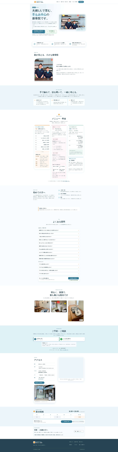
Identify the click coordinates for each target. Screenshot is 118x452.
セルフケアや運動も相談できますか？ (45, 252)
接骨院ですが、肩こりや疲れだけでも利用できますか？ (49, 230)
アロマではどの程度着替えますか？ (45, 267)
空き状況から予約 (66, 421)
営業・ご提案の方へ (82, 444)
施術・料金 (76, 441)
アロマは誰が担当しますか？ (44, 264)
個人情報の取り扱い (82, 449)
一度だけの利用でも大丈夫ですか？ (45, 236)
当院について (71, 441)
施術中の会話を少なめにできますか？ (45, 246)
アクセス (75, 444)
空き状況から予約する (73, 278)
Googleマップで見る (39, 382)
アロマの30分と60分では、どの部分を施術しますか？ (48, 270)
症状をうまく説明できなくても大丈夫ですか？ (47, 239)
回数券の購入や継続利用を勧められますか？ (47, 258)
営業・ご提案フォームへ (79, 431)
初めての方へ (81, 441)
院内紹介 (70, 444)
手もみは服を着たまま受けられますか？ (46, 249)
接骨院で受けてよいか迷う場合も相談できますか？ (48, 255)
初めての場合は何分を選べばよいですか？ (46, 233)
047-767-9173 (63, 348)
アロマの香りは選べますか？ (44, 273)
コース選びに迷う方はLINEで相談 (73, 280)
